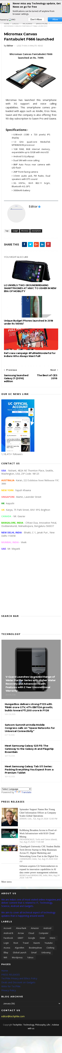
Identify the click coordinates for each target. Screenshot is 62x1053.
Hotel (42, 938)
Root (16, 943)
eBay (6, 952)
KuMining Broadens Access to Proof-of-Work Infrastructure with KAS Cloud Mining (38, 833)
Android (47, 928)
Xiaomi (36, 943)
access (7, 947)
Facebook (8, 938)
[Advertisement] (31, 585)
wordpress (17, 957)
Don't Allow (36, 19)
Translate (26, 792)
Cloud (31, 933)
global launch (19, 952)
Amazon (35, 928)
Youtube (49, 943)
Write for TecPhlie (11, 986)
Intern (52, 938)
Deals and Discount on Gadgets (18, 982)
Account (7, 928)
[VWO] (12, 20)
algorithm (19, 947)
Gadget (15, 24)
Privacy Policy (8, 990)
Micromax (27, 24)
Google (31, 938)
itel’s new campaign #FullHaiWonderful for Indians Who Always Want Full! (30, 355)
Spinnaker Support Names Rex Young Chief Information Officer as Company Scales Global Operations (38, 812)
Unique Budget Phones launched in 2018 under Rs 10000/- (28, 322)
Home (6, 24)
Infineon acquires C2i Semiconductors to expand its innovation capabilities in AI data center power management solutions (39, 869)
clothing (50, 947)
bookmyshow (35, 947)
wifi (5, 957)
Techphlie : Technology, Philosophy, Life (31, 1024)
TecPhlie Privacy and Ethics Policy (19, 978)
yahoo (30, 957)
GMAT (20, 938)
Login (6, 943)
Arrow (21, 933)
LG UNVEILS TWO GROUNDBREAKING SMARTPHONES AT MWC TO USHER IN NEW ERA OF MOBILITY (30, 288)
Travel (26, 943)
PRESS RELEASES (10, 974)
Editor (33, 206)
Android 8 (8, 933)
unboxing (45, 952)
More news (6, 882)
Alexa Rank (21, 928)
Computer (43, 933)
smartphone (42, 24)
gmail (34, 952)
